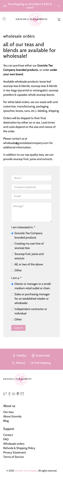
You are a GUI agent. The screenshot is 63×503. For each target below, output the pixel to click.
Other (18, 270)
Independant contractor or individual (31, 311)
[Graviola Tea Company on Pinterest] (18, 394)
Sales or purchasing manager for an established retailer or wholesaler (32, 298)
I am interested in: (23, 227)
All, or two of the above (29, 264)
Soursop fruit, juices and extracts (29, 256)
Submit (18, 328)
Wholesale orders (13, 443)
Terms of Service (13, 457)
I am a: (16, 278)
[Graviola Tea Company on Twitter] (5, 394)
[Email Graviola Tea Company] (22, 394)
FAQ (6, 439)
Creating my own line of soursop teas (29, 246)
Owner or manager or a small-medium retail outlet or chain (33, 286)
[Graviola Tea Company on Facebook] (9, 394)
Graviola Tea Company (26, 470)
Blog (6, 421)
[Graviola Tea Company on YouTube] (13, 394)
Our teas (8, 412)
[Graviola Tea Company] (31, 19)
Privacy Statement (14, 452)
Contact (8, 435)
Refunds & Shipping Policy (19, 448)
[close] (58, 5)
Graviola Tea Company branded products (28, 235)
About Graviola (12, 416)
